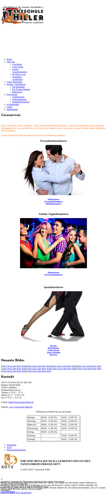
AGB (9, 447)
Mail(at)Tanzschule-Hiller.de (20, 402)
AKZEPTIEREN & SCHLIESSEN (16, 492)
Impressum (11, 445)
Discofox (53, 346)
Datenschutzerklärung (16, 450)
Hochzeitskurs (53, 348)
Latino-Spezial (53, 350)
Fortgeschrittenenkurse (53, 201)
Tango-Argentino (53, 352)
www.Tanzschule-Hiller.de (20, 407)
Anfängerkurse (53, 199)
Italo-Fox (53, 355)
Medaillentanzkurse (53, 204)
